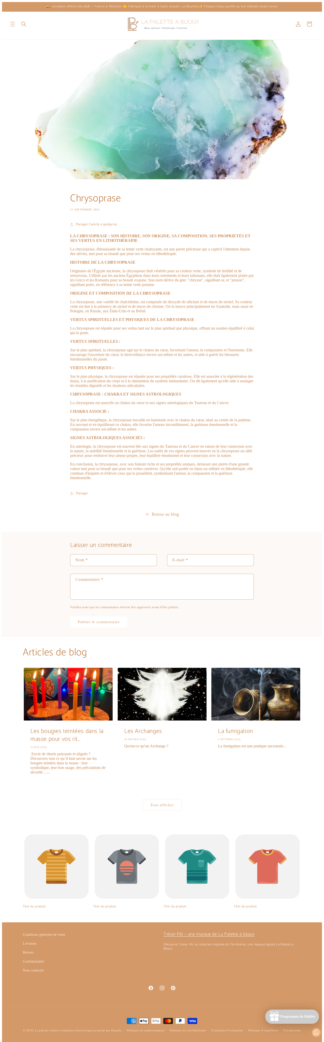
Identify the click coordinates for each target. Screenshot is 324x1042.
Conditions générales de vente (44, 935)
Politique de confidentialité (188, 1030)
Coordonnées (292, 1030)
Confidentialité (33, 961)
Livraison (29, 943)
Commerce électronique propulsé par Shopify (91, 1030)
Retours (28, 952)
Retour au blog (165, 514)
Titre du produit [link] (34, 907)
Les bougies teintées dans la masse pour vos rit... (67, 735)
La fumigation (235, 731)
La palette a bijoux (47, 1030)
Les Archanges (143, 731)
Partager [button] (82, 493)
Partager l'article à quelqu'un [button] (96, 224)
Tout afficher (162, 805)
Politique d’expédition (263, 1030)
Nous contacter (33, 970)
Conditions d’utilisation (227, 1030)
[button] (12, 24)
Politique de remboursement (146, 1030)
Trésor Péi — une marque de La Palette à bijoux (209, 934)
